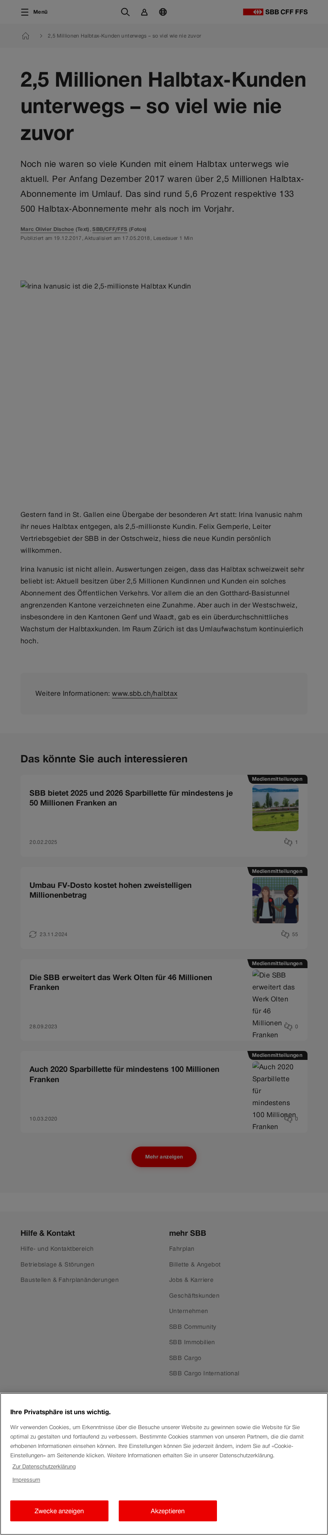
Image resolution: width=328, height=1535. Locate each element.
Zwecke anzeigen (59, 1511)
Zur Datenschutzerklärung (44, 1466)
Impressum (26, 1480)
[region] (164, 1464)
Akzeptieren (167, 1511)
